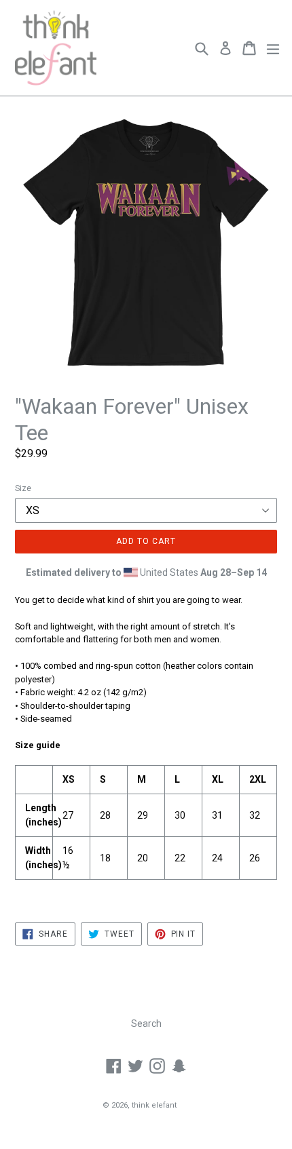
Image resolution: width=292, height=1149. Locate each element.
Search (146, 1023)
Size (23, 488)
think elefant (154, 1105)
